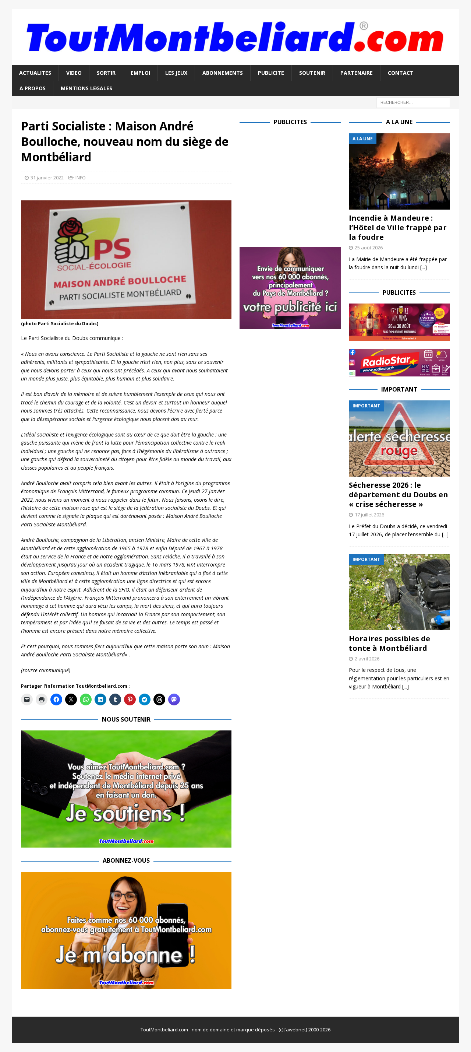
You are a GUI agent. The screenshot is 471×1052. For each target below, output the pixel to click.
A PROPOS (33, 88)
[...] (423, 267)
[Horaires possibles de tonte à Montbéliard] (399, 592)
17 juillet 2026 (369, 514)
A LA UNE (399, 122)
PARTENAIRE (356, 72)
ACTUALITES (35, 72)
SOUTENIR (312, 72)
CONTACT (401, 72)
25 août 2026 (369, 247)
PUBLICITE (271, 72)
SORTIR (106, 72)
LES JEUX (176, 72)
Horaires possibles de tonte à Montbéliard (389, 643)
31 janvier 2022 (47, 177)
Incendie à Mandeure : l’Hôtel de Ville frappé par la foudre (398, 227)
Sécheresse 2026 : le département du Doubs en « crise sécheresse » (398, 494)
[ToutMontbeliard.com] (235, 60)
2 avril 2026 (367, 658)
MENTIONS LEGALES (86, 88)
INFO (80, 177)
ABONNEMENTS (222, 72)
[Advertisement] (301, 184)
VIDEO (74, 72)
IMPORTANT (399, 389)
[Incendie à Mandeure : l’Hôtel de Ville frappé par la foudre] (399, 171)
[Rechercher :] (413, 102)
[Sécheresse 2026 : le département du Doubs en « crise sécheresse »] (399, 438)
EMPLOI (140, 72)
